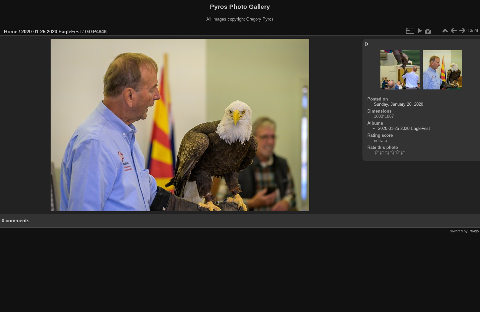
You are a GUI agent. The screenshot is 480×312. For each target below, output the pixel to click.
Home (10, 31)
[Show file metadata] (428, 30)
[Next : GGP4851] (462, 30)
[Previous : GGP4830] (453, 30)
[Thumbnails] (445, 30)
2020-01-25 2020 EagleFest (51, 31)
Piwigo (474, 231)
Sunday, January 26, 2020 (398, 104)
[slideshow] (419, 30)
